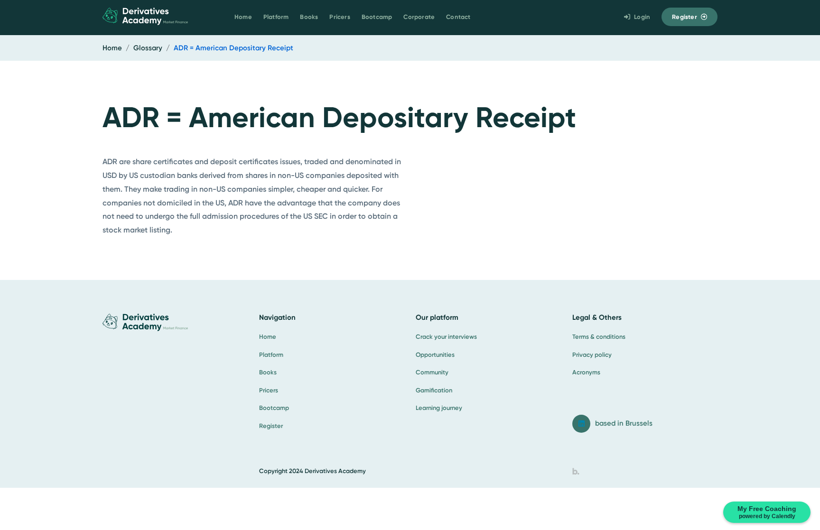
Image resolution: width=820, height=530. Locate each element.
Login (642, 16)
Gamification (434, 390)
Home (243, 16)
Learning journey (439, 407)
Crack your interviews (446, 336)
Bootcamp (377, 16)
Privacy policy (592, 354)
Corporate (419, 16)
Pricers (339, 16)
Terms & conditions (598, 336)
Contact (458, 16)
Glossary (147, 48)
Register (684, 16)
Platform (276, 16)
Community (432, 372)
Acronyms (586, 372)
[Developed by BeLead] (575, 471)
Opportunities (435, 354)
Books (309, 16)
